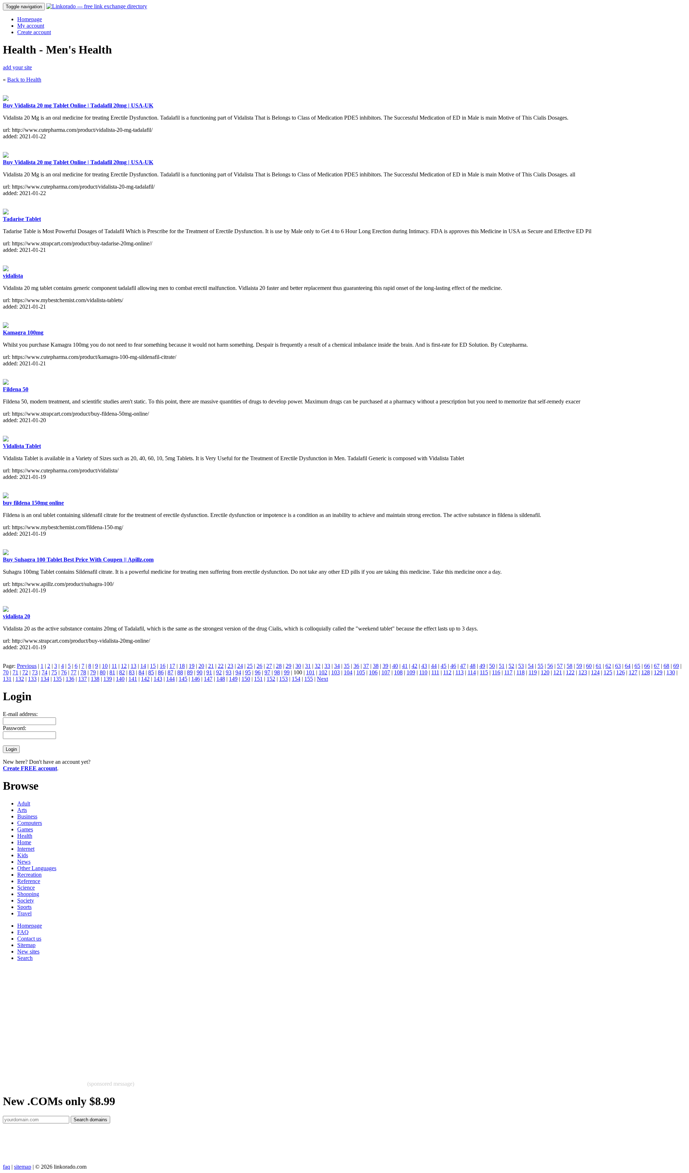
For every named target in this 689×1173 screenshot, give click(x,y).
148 (220, 679)
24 (240, 666)
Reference (28, 881)
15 (153, 666)
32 (317, 666)
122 (570, 672)
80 (103, 672)
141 (132, 679)
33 (327, 666)
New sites (28, 951)
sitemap (22, 1167)
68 (666, 666)
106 (373, 672)
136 (70, 679)
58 (569, 666)
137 (82, 679)
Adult (23, 803)
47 (463, 666)
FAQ (23, 932)
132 (19, 679)
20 (201, 666)
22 (221, 666)
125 (608, 672)
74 (44, 672)
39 (385, 666)
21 (211, 666)
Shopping (28, 894)
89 (190, 672)
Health (24, 836)
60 (589, 666)
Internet (25, 849)
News (24, 862)
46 (453, 666)
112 (447, 672)
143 (158, 679)
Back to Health (24, 80)
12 (124, 666)
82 (122, 672)
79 (93, 672)
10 (105, 666)
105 (360, 672)
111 (435, 672)
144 (170, 679)
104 (348, 672)
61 (598, 666)
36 (356, 666)
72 (25, 672)
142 (145, 679)
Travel (24, 913)
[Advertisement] (218, 1017)
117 (508, 672)
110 (423, 672)
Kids (22, 855)
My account (30, 26)
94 (238, 672)
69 (676, 666)
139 (107, 679)
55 (540, 666)
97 (267, 672)
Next (322, 679)
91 (209, 672)
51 (502, 666)
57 (560, 666)
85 (151, 672)
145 (183, 679)
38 (376, 666)
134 (45, 679)
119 (533, 672)
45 (443, 666)
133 (32, 679)
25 (250, 666)
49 (482, 666)
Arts (22, 810)
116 (496, 672)
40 (395, 666)
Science (26, 888)
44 (434, 666)
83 (132, 672)
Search (25, 958)
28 (279, 666)
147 (208, 679)
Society (25, 900)
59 (579, 666)
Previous (27, 666)
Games (25, 829)
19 (191, 666)
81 (112, 672)
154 (296, 679)
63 (618, 666)
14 (143, 666)
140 (120, 679)
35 (347, 666)
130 (670, 672)
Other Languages (36, 868)
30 (298, 666)
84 (141, 672)
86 (161, 672)
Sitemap (26, 945)
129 (658, 672)
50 (492, 666)
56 (550, 666)
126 (620, 672)
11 (114, 666)
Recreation (29, 875)
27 (269, 666)
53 (521, 666)
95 (248, 672)
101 (310, 672)
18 (182, 666)
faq (6, 1167)
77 (73, 672)
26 (259, 666)
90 (199, 672)
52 (511, 666)
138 (95, 679)
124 (595, 672)
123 (582, 672)
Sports (24, 907)
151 (258, 679)
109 (411, 672)
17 (172, 666)
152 (271, 679)
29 (288, 666)
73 (35, 672)
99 (287, 672)
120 (545, 672)
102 (323, 672)
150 (246, 679)
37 (366, 666)
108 (398, 672)
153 (283, 679)
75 (54, 672)
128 (645, 672)
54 (531, 666)
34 (337, 666)
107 (385, 672)
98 (277, 672)
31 (308, 666)
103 (335, 672)
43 (424, 666)
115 (484, 672)
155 (308, 679)
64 (628, 666)
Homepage (29, 19)
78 (83, 672)
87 (170, 672)
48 (472, 666)
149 (233, 679)
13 (133, 666)
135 (57, 679)
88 (180, 672)
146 (195, 679)
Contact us (29, 939)
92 (219, 672)
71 (15, 672)
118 (520, 672)
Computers (29, 823)
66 (647, 666)
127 (633, 672)
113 (459, 672)
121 (557, 672)
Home (24, 842)
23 (230, 666)
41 (405, 666)
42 (414, 666)
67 (657, 666)
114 (472, 672)
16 (162, 666)
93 (228, 672)
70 (6, 672)
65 (637, 666)
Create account (34, 32)
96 (258, 672)
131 (7, 679)
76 (64, 672)
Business (27, 816)
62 (608, 666)
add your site (17, 67)
